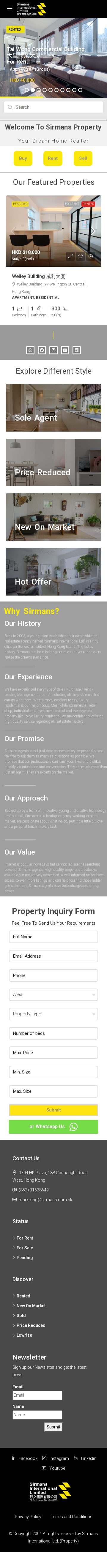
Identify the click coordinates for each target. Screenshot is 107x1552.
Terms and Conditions (71, 1516)
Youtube (56, 1468)
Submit (53, 1110)
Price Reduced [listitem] (31, 1325)
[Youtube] (65, 350)
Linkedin (88, 1458)
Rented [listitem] (23, 1295)
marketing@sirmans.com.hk (45, 1199)
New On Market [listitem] (31, 1305)
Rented (88, 204)
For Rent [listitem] (25, 1237)
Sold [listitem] (21, 1315)
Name (18, 1406)
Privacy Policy (28, 1516)
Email (17, 1386)
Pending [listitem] (25, 1257)
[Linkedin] (77, 350)
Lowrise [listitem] (24, 1334)
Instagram (59, 1458)
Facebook (27, 1458)
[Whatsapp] (30, 350)
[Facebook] (42, 350)
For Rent (72, 204)
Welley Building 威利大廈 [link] (38, 276)
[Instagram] (53, 350)
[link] (53, 231)
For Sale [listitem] (25, 1247)
